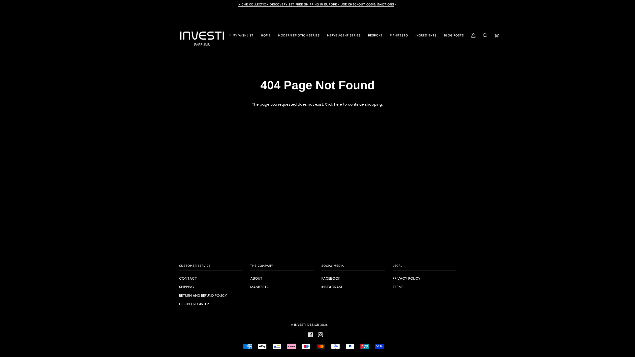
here (338, 104)
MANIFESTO (260, 286)
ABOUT (256, 278)
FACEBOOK (330, 278)
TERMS (398, 286)
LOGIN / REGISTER (194, 303)
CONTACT (188, 278)
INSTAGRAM (331, 286)
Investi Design (306, 325)
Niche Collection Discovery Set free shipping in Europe (316, 4)
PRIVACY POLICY (406, 278)
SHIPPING (186, 286)
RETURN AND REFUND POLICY (203, 295)
